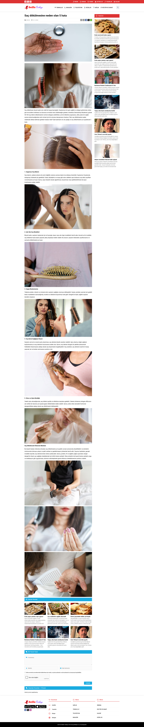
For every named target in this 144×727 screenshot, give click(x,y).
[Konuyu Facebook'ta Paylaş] (86, 20)
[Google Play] (29, 707)
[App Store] (41, 707)
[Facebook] (25, 2)
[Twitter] (28, 2)
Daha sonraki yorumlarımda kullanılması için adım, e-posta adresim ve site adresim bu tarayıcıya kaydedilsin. (54, 672)
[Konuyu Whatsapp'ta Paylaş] (91, 20)
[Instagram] (31, 2)
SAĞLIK (28, 20)
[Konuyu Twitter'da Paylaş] (89, 20)
